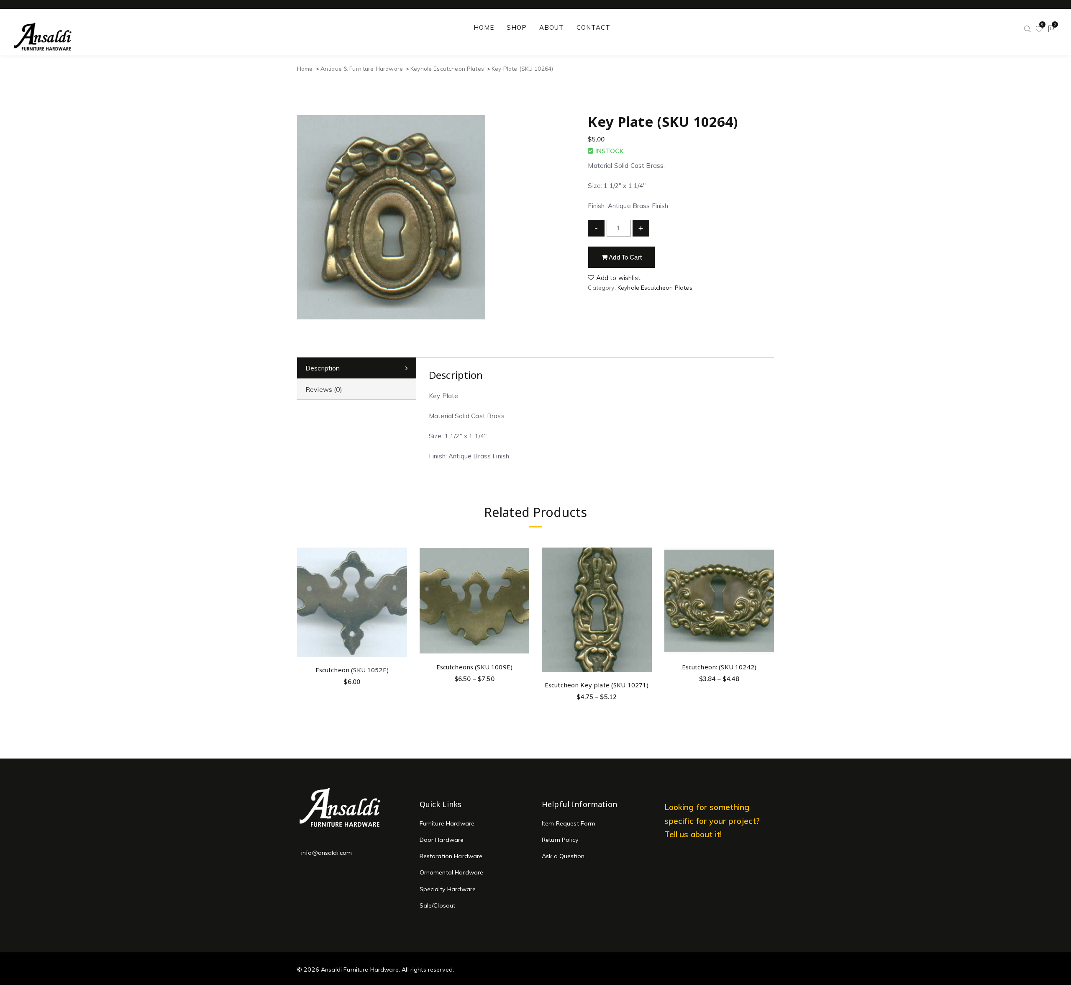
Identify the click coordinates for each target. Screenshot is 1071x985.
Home (305, 68)
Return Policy (560, 840)
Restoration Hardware (451, 856)
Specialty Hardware (448, 889)
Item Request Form (569, 823)
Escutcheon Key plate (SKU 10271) (597, 685)
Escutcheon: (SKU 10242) (719, 667)
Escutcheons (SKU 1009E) (474, 667)
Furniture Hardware (447, 823)
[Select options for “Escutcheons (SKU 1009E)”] (521, 573)
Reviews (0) (324, 389)
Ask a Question (563, 856)
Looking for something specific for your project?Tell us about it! (712, 820)
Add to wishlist (617, 278)
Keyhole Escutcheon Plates (447, 68)
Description (322, 368)
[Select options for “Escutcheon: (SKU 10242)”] (766, 573)
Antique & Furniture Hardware (361, 68)
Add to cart (624, 257)
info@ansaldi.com (326, 852)
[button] (399, 576)
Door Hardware (442, 840)
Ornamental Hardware (452, 872)
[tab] (356, 368)
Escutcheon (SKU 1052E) (352, 670)
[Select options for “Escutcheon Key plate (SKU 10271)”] (644, 591)
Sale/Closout (438, 905)
